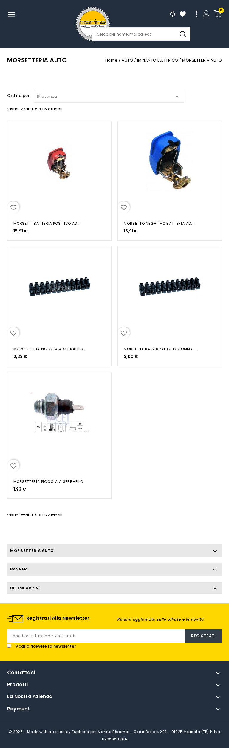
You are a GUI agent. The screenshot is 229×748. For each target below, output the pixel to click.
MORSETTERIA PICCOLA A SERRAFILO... (49, 348)
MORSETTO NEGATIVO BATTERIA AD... (159, 223)
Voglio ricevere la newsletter (46, 646)
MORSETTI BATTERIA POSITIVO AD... (47, 223)
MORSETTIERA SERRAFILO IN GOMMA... (160, 348)
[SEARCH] (183, 34)
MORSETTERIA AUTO (32, 550)
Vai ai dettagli (15, 132)
